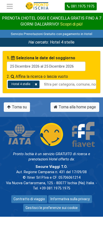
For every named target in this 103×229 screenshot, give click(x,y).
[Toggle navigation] (9, 6)
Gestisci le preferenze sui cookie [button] (52, 208)
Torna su (19, 107)
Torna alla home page (77, 107)
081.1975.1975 (82, 6)
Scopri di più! (71, 24)
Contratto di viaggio (29, 199)
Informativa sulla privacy (70, 199)
